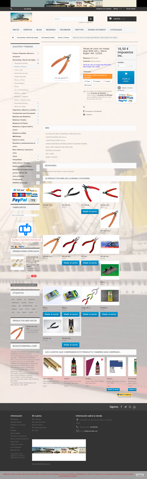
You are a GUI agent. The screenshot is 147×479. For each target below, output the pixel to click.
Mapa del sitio (15, 450)
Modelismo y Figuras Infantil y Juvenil (23, 128)
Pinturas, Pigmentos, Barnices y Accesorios (23, 55)
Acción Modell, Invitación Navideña (21, 377)
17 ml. (27, 309)
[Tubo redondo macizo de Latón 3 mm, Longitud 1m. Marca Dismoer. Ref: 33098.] (52, 366)
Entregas (13, 430)
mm (36, 306)
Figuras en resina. (19, 140)
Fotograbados (17, 159)
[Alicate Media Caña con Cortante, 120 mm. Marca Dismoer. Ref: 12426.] (90, 244)
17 (36, 312)
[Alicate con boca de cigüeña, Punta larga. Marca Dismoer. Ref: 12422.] (52, 193)
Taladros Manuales (20, 76)
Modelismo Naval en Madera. (22, 166)
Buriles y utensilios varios (22, 100)
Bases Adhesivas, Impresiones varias (23, 151)
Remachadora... (133, 379)
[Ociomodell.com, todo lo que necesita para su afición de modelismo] (73, 3)
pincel (31, 302)
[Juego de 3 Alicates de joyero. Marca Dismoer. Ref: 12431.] (90, 295)
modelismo (15, 302)
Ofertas (27, 29)
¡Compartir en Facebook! (93, 111)
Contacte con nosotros (103, 9)
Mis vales (35, 430)
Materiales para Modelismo (22, 116)
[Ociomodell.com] (30, 17)
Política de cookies (17, 444)
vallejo (14, 306)
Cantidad (121, 62)
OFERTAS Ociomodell (20, 183)
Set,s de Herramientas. (21, 90)
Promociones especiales (26, 251)
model (31, 312)
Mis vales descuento (39, 422)
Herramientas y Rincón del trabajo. (24, 60)
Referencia (86, 58)
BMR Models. (17, 136)
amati (34, 309)
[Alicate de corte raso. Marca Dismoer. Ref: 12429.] (90, 193)
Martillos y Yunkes (20, 93)
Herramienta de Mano (21, 63)
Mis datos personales (39, 427)
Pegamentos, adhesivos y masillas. (24, 110)
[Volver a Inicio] (13, 37)
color (21, 309)
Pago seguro (15, 441)
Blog (39, 29)
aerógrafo (31, 299)
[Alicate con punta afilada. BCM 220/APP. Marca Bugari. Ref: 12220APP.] (109, 218)
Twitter (79, 29)
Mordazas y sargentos (21, 96)
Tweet (88, 81)
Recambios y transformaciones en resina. (24, 144)
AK (19, 306)
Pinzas (16, 86)
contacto (81, 22)
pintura (19, 299)
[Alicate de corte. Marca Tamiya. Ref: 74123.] (71, 193)
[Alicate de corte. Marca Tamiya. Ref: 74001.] (52, 326)
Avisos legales (15, 433)
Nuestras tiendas (16, 422)
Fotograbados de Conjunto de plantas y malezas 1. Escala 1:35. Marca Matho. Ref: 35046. (32, 262)
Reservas (51, 29)
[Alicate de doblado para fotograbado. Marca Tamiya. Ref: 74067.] (109, 244)
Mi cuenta (37, 415)
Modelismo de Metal (19, 133)
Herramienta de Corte (21, 73)
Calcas (15, 156)
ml (25, 299)
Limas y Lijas (18, 70)
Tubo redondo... (48, 379)
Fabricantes (19, 207)
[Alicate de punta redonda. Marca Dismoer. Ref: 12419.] (71, 244)
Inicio (16, 29)
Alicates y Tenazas (20, 66)
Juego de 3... (86, 308)
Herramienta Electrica (21, 103)
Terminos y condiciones (19, 436)
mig (18, 312)
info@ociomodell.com (90, 431)
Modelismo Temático (19, 120)
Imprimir (89, 114)
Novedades (14, 419)
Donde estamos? (97, 29)
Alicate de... (67, 205)
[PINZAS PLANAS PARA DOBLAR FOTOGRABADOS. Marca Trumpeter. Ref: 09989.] (109, 295)
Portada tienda (17, 179)
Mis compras (36, 419)
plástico (14, 309)
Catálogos (116, 29)
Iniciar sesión (130, 9)
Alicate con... (48, 205)
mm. (13, 312)
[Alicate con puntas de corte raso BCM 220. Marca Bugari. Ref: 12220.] (109, 193)
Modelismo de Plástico (20, 123)
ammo (24, 312)
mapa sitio (89, 22)
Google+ (108, 81)
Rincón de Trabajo (20, 106)
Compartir (97, 81)
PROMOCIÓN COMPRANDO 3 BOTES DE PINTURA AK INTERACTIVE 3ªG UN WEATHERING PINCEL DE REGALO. (24, 365)
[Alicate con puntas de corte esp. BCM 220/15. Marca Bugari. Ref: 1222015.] (52, 244)
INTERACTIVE (27, 306)
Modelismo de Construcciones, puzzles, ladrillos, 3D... (23, 171)
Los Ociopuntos (16, 447)
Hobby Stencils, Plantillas (21, 163)
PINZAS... (104, 308)
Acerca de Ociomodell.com (20, 439)
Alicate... (84, 256)
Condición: (87, 61)
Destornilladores (19, 83)
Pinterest (89, 85)
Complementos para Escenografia (24, 113)
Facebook (65, 29)
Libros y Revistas (18, 176)
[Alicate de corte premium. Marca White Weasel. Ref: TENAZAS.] (71, 326)
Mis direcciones (37, 425)
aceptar (140, 475)
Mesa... (103, 282)
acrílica (24, 302)
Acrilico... (67, 379)
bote (13, 299)
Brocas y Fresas (19, 80)
